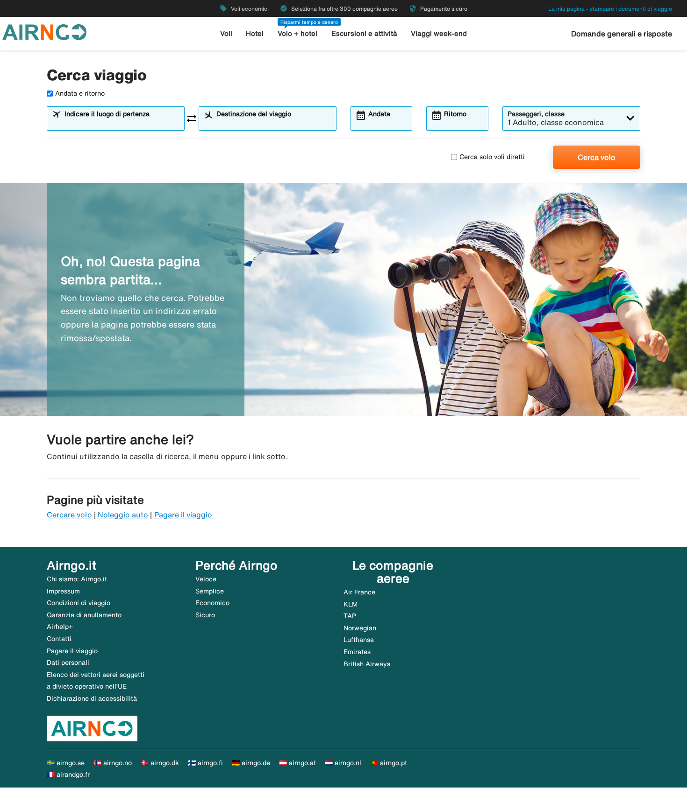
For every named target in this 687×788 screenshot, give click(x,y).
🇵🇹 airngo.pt (388, 763)
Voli (226, 33)
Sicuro (205, 615)
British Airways (367, 664)
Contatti (59, 638)
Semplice (209, 591)
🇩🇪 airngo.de (251, 763)
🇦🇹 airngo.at (297, 763)
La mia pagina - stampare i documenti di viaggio (610, 9)
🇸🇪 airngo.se (66, 763)
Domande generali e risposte (621, 33)
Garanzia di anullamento (84, 615)
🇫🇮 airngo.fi (205, 763)
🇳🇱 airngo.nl (343, 763)
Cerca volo (596, 157)
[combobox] (121, 122)
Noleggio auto (123, 514)
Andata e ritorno (80, 93)
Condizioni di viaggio (78, 603)
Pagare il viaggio (183, 514)
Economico (212, 603)
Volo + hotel (297, 33)
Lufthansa (359, 639)
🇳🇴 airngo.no (112, 763)
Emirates (357, 652)
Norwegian (360, 628)
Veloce (205, 579)
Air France (359, 592)
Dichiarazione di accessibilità (92, 698)
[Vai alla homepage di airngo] (44, 31)
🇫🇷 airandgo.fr (68, 774)
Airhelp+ (60, 626)
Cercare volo (69, 514)
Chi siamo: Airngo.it (77, 579)
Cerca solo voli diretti (492, 156)
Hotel (255, 33)
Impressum (63, 591)
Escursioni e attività (364, 33)
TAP (350, 616)
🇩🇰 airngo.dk (160, 763)
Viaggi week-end (439, 33)
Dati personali (68, 662)
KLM (351, 604)
